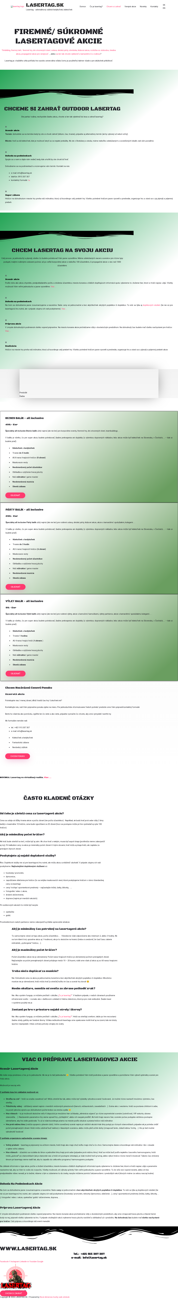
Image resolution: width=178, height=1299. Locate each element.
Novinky (143, 6)
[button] (15, 495)
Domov (83, 6)
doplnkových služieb (151, 305)
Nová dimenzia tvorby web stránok (54, 1297)
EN (164, 8)
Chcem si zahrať (114, 6)
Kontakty (154, 6)
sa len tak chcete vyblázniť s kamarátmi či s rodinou (78, 54)
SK (164, 5)
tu (29, 180)
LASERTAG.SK (45, 5)
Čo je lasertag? (96, 6)
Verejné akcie (130, 6)
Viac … (53, 286)
